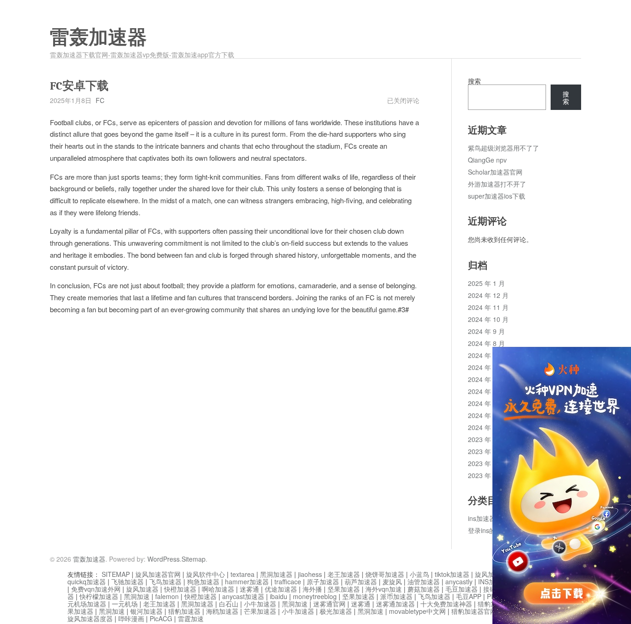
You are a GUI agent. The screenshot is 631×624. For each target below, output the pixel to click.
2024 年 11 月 (488, 307)
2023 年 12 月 (488, 439)
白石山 (228, 603)
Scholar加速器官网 (495, 171)
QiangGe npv (487, 159)
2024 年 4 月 (486, 391)
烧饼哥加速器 (384, 574)
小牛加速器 (260, 603)
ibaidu (278, 596)
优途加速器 (281, 589)
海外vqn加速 (383, 589)
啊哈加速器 (218, 589)
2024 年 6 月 (486, 367)
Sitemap (194, 558)
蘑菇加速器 (423, 589)
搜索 (474, 80)
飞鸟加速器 (165, 581)
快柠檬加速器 (98, 596)
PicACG (161, 618)
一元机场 (125, 603)
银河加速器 (146, 611)
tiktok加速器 (452, 574)
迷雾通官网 (329, 603)
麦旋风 (392, 581)
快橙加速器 (180, 589)
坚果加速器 (344, 589)
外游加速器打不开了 (497, 183)
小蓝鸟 (419, 574)
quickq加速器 (86, 581)
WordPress (163, 558)
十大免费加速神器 (446, 603)
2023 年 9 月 (486, 475)
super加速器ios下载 (496, 195)
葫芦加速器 (361, 581)
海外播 (312, 589)
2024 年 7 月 (486, 355)
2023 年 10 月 (488, 463)
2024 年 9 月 (486, 331)
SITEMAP (116, 574)
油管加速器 (423, 581)
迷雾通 (249, 589)
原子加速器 (323, 581)
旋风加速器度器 (90, 618)
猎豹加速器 (184, 611)
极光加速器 (336, 611)
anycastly (459, 581)
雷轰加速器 (98, 37)
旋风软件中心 (205, 574)
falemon (167, 596)
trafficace (287, 581)
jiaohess (310, 574)
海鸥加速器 (222, 611)
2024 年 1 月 (486, 427)
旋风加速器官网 (158, 574)
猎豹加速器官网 (474, 611)
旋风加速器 (142, 589)
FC (100, 100)
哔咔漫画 (131, 618)
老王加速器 (344, 574)
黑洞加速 (137, 596)
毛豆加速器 (461, 589)
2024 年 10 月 (488, 319)
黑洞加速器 (276, 574)
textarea (243, 574)
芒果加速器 (260, 611)
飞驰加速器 (127, 581)
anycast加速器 (243, 596)
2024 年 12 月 (488, 295)
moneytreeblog (315, 596)
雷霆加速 (191, 618)
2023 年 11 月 (488, 451)
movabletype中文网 (417, 611)
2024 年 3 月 (486, 403)
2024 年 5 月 (486, 379)
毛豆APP (468, 596)
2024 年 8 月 (486, 343)
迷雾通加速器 (395, 603)
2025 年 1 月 (486, 283)
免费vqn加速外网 (96, 589)
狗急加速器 (203, 581)
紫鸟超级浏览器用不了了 (503, 147)
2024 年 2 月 (486, 415)
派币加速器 (396, 596)
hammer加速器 (247, 581)
